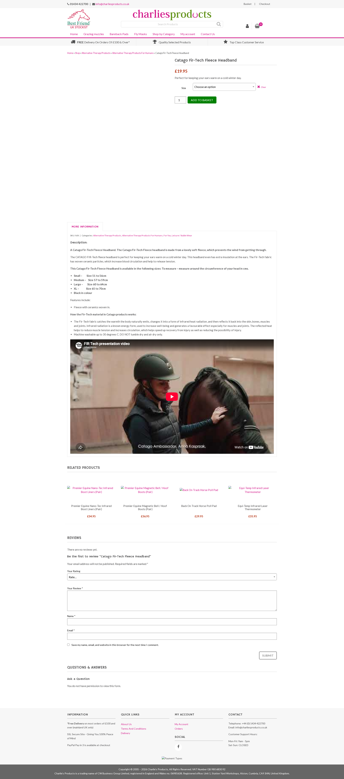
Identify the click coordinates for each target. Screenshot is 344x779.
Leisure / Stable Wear (182, 235)
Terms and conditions (133, 728)
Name (71, 616)
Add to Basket (202, 100)
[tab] (85, 226)
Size (183, 87)
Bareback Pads (119, 34)
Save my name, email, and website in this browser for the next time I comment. (115, 644)
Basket (248, 4)
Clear (263, 87)
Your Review (75, 588)
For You (167, 235)
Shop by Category (164, 34)
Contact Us (208, 34)
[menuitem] (74, 33)
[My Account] (247, 26)
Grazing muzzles (93, 34)
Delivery (125, 733)
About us (126, 724)
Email (71, 630)
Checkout (264, 4)
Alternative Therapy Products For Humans (133, 53)
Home (74, 34)
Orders (179, 728)
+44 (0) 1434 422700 (253, 723)
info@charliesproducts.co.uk (112, 4)
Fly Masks (140, 34)
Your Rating (73, 571)
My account (187, 34)
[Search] (219, 24)
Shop (77, 53)
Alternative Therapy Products (96, 53)
